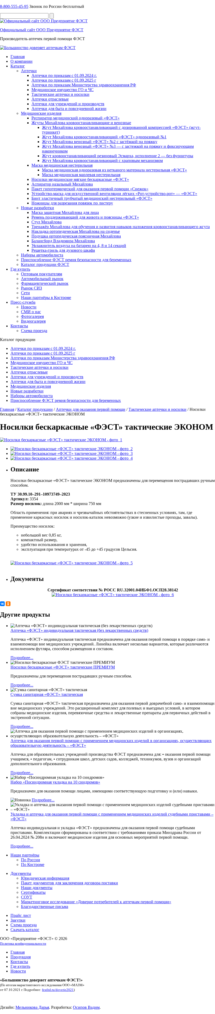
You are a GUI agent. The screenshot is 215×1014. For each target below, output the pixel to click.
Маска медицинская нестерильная (62, 165)
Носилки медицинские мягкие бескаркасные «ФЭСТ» (80, 179)
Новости (28, 307)
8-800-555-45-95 (14, 6)
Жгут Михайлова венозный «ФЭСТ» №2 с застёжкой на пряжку (99, 141)
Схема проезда (34, 330)
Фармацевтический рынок (44, 283)
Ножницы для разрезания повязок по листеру (72, 203)
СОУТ (26, 897)
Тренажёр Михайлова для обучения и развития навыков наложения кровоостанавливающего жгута (120, 226)
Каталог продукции (35, 409)
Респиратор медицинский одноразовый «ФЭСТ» (75, 118)
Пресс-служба (22, 302)
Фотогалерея (32, 316)
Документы (20, 873)
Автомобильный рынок (42, 278)
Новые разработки (37, 208)
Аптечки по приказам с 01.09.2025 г (63, 80)
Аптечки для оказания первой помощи (90, 409)
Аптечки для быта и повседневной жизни (68, 108)
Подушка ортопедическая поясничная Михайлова (76, 236)
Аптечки (29, 71)
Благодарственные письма (44, 906)
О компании (21, 61)
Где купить (20, 269)
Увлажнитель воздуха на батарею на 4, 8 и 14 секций (78, 245)
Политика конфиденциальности (23, 943)
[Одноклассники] (8, 603)
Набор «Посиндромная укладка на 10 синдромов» (55, 782)
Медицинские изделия (41, 113)
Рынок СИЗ (31, 288)
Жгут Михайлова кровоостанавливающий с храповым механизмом (102, 160)
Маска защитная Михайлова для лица (65, 212)
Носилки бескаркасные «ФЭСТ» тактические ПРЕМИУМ (62, 667)
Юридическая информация (45, 878)
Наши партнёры (24, 855)
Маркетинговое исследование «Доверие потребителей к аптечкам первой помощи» (96, 902)
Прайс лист (20, 915)
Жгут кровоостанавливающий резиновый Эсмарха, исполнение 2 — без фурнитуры (117, 156)
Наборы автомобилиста (42, 255)
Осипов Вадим (86, 1007)
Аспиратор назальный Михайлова (62, 184)
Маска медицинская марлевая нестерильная (81, 174)
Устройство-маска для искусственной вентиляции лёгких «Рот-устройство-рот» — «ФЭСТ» (114, 193)
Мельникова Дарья (32, 1007)
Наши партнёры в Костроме (46, 297)
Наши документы (36, 887)
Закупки (17, 920)
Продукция (20, 957)
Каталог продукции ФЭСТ (45, 264)
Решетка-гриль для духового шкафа (63, 250)
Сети (25, 293)
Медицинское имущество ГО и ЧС (62, 89)
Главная (17, 56)
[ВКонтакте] (2, 603)
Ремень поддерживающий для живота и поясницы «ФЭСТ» (85, 217)
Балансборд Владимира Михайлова (63, 241)
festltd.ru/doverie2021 (58, 990)
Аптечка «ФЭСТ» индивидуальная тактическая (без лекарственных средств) (79, 630)
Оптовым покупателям (41, 274)
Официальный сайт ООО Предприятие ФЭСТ (41, 30)
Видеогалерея (33, 321)
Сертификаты (33, 892)
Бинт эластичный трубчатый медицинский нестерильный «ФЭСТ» (91, 198)
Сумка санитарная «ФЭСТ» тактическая (46, 694)
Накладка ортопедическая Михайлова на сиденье (75, 231)
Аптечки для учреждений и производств (67, 104)
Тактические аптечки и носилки (60, 94)
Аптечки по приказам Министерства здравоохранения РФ (83, 85)
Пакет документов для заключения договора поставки (69, 883)
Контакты (19, 326)
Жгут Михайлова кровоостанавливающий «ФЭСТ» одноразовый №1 (104, 137)
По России (30, 860)
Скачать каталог (24, 929)
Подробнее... (21, 657)
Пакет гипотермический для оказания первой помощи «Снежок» (89, 189)
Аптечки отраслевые (50, 99)
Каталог (17, 66)
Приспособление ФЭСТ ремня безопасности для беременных (76, 260)
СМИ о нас (31, 311)
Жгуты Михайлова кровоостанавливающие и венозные (81, 122)
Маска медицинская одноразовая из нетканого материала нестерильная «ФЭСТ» (114, 170)
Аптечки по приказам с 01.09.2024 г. (64, 75)
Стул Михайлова (46, 222)
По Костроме (32, 864)
